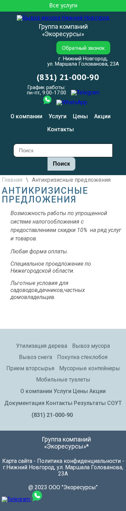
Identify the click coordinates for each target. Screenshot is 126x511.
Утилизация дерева (41, 346)
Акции (102, 116)
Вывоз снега (35, 357)
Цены (80, 116)
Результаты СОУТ (98, 403)
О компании (26, 116)
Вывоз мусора (91, 346)
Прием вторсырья (30, 368)
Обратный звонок (83, 47)
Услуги (57, 116)
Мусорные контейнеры (89, 368)
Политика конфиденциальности (79, 461)
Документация (24, 403)
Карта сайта (17, 461)
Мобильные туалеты (63, 379)
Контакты (60, 129)
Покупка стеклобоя (82, 357)
